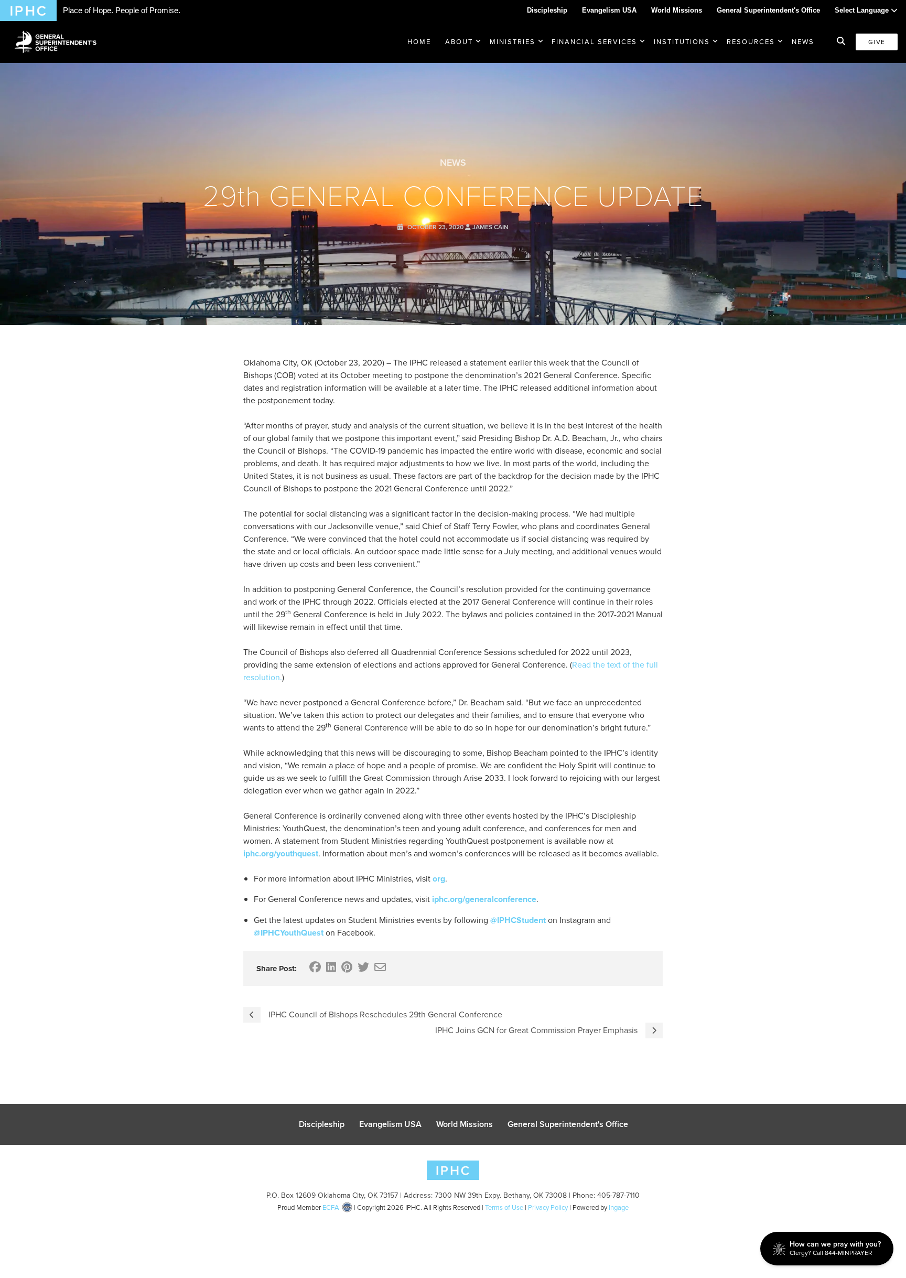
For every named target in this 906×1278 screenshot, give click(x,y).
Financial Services (594, 42)
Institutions (682, 42)
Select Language (863, 10)
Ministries (512, 42)
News (803, 42)
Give (876, 42)
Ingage (619, 1207)
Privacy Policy (548, 1207)
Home (419, 42)
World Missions (676, 10)
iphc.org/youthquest (280, 853)
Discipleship (547, 10)
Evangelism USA (609, 10)
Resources (751, 42)
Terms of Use (504, 1207)
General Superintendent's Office (768, 10)
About (459, 42)
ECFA (330, 1207)
